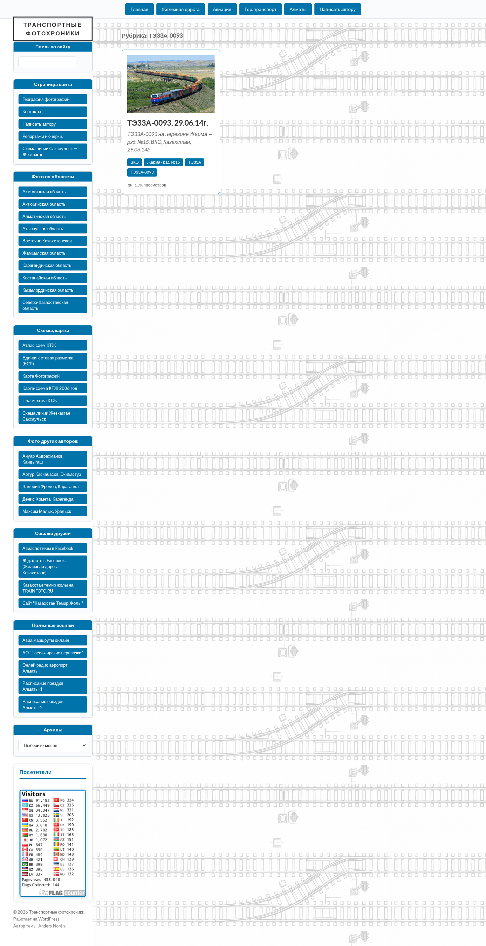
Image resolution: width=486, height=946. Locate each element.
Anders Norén (51, 925)
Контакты (31, 111)
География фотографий (45, 99)
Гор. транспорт (260, 9)
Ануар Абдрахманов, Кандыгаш (42, 459)
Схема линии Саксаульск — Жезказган (49, 151)
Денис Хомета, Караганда (47, 499)
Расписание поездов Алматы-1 (42, 686)
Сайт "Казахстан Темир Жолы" (52, 603)
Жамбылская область (43, 253)
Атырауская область (42, 228)
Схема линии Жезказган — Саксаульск (48, 416)
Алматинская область (44, 216)
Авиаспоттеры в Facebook (47, 548)
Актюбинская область (43, 204)
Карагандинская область (46, 265)
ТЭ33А (194, 162)
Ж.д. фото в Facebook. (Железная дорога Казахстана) (44, 566)
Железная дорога (181, 9)
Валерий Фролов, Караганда (50, 486)
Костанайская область (44, 277)
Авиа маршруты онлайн (45, 640)
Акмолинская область (44, 191)
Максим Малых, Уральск (46, 511)
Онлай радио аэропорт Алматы (44, 668)
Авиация (222, 9)
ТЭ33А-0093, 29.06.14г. (167, 122)
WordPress (49, 919)
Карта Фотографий (41, 376)
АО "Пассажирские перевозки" (52, 652)
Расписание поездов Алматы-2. (42, 704)
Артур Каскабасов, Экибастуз (51, 474)
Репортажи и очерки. (42, 136)
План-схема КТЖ (39, 400)
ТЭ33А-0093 (142, 172)
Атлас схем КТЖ (39, 345)
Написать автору (338, 9)
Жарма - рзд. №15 (163, 162)
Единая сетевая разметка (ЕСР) (47, 360)
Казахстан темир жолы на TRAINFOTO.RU (47, 588)
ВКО (135, 162)
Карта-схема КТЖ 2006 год (49, 388)
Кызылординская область (47, 290)
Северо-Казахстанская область (45, 305)
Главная (139, 9)
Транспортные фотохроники (52, 29)
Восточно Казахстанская (47, 240)
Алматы (298, 9)
